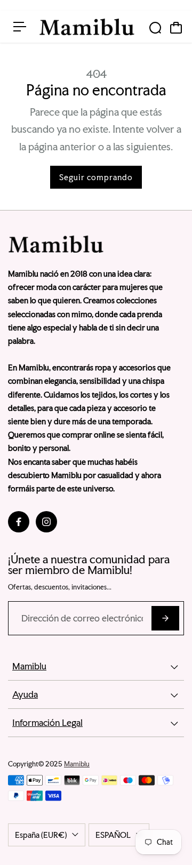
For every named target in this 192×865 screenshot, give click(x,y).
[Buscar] (155, 28)
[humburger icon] (19, 26)
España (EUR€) (41, 835)
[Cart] (176, 28)
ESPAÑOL (113, 835)
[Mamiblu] (87, 26)
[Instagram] (46, 521)
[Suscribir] (165, 618)
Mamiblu (77, 764)
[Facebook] (18, 521)
